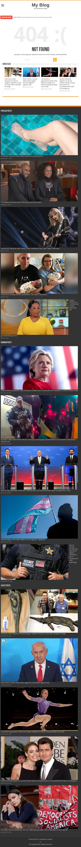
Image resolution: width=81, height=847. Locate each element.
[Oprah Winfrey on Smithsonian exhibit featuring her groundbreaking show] (34, 317)
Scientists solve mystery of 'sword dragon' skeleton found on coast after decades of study (13, 83)
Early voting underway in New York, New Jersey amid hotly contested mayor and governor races (35, 491)
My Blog (40, 5)
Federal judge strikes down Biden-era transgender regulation (23, 540)
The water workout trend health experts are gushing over (22, 156)
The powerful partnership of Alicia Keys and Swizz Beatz (21, 202)
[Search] (55, 60)
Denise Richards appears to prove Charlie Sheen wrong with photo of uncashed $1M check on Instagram (67, 83)
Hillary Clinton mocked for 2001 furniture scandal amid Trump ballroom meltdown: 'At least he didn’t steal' (39, 391)
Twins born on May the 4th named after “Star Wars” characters (24, 295)
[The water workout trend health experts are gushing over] (39, 135)
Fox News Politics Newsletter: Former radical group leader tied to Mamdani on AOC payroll (34, 830)
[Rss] (40, 842)
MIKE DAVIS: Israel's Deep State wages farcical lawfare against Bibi (30, 82)
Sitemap (49, 839)
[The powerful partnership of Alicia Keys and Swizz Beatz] (39, 181)
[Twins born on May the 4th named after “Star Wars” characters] (39, 273)
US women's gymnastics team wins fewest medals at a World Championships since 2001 (38, 17)
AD (37, 839)
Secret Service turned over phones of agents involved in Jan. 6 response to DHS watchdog (73, 553)
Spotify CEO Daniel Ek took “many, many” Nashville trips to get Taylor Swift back (30, 248)
